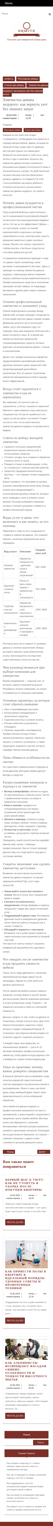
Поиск (26, 1434)
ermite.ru (9, 79)
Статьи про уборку (14, 85)
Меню (9, 3)
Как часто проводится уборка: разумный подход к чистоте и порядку (26, 1476)
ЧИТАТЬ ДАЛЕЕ (16, 1223)
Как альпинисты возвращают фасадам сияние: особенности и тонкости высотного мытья (25, 1498)
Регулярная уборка (28, 79)
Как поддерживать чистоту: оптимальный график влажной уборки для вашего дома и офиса (25, 1486)
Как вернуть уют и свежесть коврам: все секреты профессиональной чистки (26, 1508)
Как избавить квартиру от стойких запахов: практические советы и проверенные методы (23, 1466)
